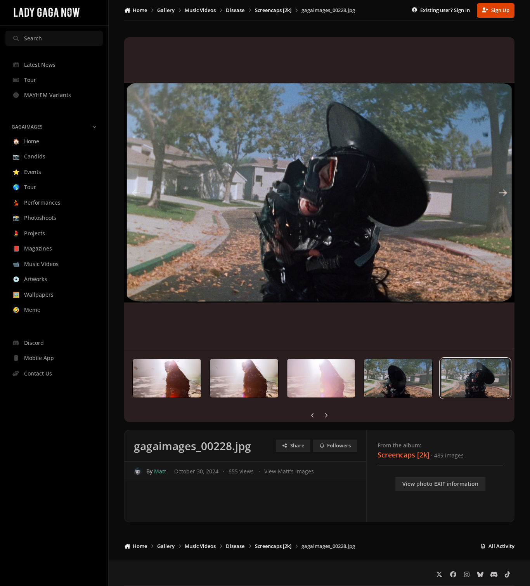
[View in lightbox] (319, 192)
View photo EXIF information (440, 483)
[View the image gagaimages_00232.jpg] (166, 378)
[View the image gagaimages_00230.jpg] (321, 378)
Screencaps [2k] (404, 454)
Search (33, 38)
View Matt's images (289, 471)
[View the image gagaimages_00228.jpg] (475, 378)
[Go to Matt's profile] (138, 471)
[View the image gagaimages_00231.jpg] (244, 378)
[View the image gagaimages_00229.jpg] (398, 378)
